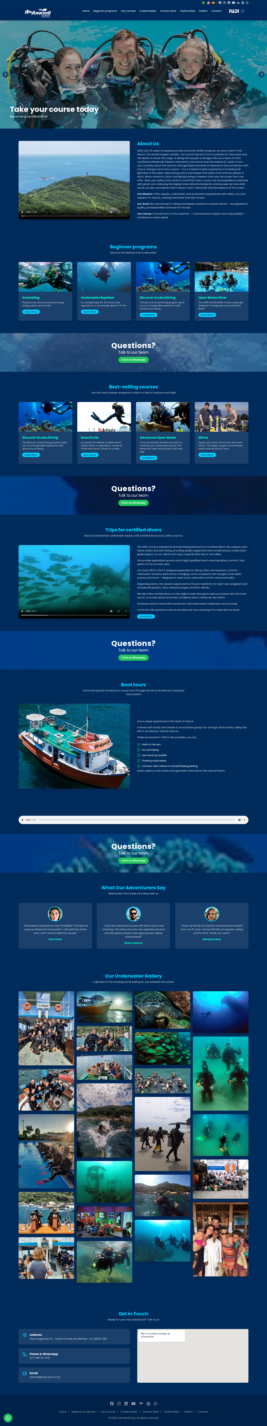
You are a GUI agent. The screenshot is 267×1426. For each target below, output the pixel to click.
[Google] (243, 3)
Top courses (128, 11)
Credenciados (147, 11)
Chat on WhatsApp (133, 360)
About (86, 11)
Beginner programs (105, 11)
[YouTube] (233, 3)
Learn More (31, 311)
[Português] (203, 2)
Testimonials (187, 11)
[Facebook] (220, 3)
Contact (216, 11)
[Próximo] (261, 74)
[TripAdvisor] (238, 2)
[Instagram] (224, 3)
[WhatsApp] (247, 3)
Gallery (203, 11)
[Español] (213, 2)
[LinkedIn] (229, 3)
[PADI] (236, 13)
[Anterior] (5, 74)
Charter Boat (168, 11)
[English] (208, 2)
